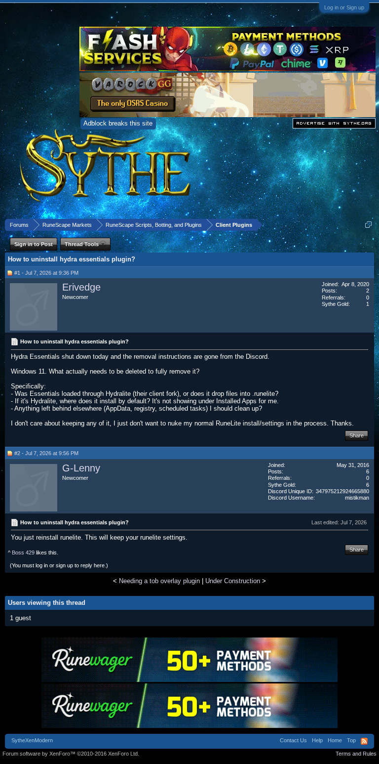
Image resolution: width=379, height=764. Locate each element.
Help (317, 740)
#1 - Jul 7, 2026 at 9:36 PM (46, 273)
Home (335, 740)
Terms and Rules (356, 754)
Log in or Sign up (344, 7)
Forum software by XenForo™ (70, 754)
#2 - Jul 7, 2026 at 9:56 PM (46, 453)
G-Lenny (81, 468)
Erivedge (81, 287)
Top (351, 740)
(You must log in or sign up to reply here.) (59, 565)
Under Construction (232, 581)
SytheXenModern (32, 740)
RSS (364, 741)
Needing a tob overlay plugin (159, 581)
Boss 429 (23, 552)
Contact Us (293, 740)
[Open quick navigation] (368, 224)
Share (356, 435)
